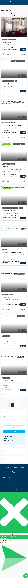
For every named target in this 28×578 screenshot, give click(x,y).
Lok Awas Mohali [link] (7, 83)
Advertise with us (17, 481)
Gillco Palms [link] (5, 297)
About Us (4, 477)
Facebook (7, 467)
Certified (13, 39)
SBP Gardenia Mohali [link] (8, 167)
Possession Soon (10, 81)
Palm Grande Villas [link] (7, 338)
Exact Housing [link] (9, 54)
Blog (10, 477)
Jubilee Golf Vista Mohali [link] (9, 210)
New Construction (6, 39)
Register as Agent (6, 481)
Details (23, 49)
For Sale (4, 81)
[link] (14, 27)
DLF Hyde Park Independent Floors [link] (11, 252)
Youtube (22, 467)
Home (3, 6)
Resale (8, 336)
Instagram (15, 467)
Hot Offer (12, 122)
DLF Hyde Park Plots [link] (7, 380)
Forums (15, 477)
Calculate (14, 431)
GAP (15, 81)
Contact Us (4, 484)
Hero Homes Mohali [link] (7, 42)
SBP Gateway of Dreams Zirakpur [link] (11, 125)
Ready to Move (10, 294)
